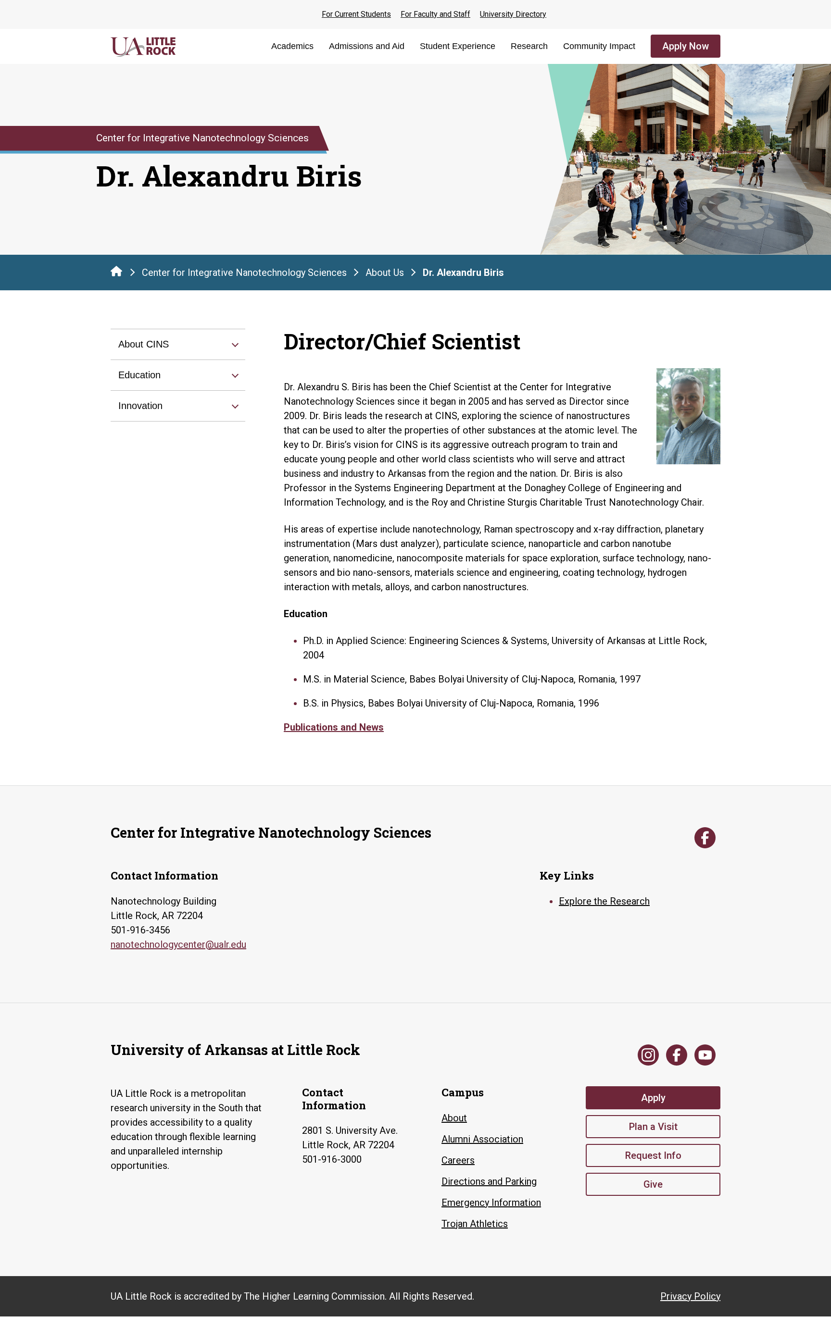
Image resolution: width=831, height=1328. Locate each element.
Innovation (140, 405)
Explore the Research (604, 901)
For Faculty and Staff (435, 14)
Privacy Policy (690, 1296)
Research (529, 46)
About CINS (143, 344)
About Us (384, 272)
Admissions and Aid (366, 46)
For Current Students (356, 14)
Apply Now (685, 46)
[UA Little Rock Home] (116, 271)
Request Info (653, 1155)
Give (653, 1184)
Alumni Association (482, 1139)
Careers (458, 1160)
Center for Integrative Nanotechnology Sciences (244, 272)
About (454, 1118)
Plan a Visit (653, 1126)
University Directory (513, 14)
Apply (653, 1098)
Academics (292, 46)
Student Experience (457, 46)
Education (139, 375)
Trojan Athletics (474, 1223)
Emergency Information (491, 1202)
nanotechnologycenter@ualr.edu (178, 944)
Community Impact (599, 46)
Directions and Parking (489, 1181)
